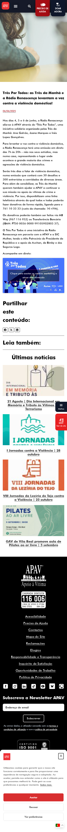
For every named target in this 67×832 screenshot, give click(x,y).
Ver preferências (33, 816)
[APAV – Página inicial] (5, 6)
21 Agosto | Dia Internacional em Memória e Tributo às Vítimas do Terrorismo (33, 405)
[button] (61, 756)
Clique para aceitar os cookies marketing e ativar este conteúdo (33, 275)
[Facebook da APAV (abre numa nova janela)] (5, 686)
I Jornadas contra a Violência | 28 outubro (33, 452)
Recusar (33, 807)
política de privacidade (46, 729)
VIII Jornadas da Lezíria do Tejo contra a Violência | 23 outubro (33, 497)
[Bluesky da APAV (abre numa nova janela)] (52, 686)
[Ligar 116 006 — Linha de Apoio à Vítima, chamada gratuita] (33, 600)
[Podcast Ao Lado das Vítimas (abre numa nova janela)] (61, 686)
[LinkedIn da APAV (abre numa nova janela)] (24, 686)
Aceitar (33, 797)
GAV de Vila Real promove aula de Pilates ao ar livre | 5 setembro (33, 543)
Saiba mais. (46, 784)
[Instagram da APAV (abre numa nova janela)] (15, 686)
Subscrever (33, 718)
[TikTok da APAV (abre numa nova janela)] (33, 686)
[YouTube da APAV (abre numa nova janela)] (43, 686)
